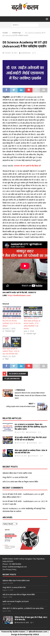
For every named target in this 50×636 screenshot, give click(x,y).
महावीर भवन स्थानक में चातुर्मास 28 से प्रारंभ (16, 601)
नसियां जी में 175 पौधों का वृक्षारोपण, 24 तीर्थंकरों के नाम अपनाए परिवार (23, 608)
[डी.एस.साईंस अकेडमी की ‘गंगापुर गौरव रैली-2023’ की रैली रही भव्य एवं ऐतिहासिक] (8, 440)
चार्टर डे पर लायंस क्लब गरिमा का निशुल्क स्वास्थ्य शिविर (20, 481)
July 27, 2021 (21, 432)
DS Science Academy (17, 374)
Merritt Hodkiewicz (10, 508)
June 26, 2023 (21, 443)
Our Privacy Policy (9, 569)
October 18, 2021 (11, 53)
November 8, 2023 (23, 622)
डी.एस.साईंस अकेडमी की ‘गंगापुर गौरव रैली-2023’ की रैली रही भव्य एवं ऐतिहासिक (31, 438)
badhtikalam (26, 53)
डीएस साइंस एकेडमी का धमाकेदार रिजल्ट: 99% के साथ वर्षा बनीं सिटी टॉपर (11, 351)
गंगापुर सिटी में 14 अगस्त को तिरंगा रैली (15, 477)
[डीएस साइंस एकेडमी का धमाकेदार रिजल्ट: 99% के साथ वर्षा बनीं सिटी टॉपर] (12, 342)
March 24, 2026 (22, 456)
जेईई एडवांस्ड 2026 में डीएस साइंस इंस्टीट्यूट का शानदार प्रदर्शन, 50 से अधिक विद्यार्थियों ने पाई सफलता (32, 323)
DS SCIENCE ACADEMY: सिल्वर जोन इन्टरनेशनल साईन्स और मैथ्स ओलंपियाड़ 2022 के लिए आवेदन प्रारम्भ (31, 426)
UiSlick (36, 634)
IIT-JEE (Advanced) (12, 378)
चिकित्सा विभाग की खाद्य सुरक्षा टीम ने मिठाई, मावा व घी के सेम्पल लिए (31, 618)
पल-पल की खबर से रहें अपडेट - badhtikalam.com (20, 494)
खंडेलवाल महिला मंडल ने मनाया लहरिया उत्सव (17, 473)
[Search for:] (25, 24)
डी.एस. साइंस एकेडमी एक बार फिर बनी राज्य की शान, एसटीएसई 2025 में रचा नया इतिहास (12, 322)
